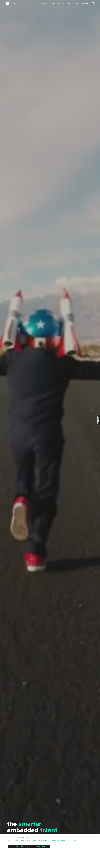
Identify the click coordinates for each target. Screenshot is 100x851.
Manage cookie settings (39, 846)
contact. (76, 3)
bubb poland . (85, 3)
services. (45, 3)
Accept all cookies (18, 846)
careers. (69, 3)
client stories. (61, 3)
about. (53, 3)
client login (99, 420)
